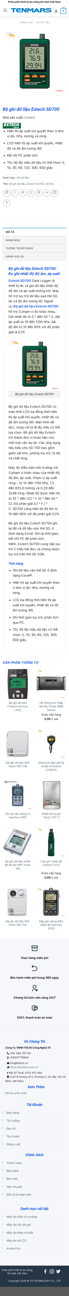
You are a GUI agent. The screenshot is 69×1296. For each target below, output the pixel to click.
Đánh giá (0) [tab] (15, 256)
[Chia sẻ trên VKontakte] (46, 193)
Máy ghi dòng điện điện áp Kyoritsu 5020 (51, 925)
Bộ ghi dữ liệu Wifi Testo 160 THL (17, 923)
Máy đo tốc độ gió (18, 1224)
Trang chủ (26, 22)
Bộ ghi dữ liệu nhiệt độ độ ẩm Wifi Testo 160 (18, 865)
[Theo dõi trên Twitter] (58, 1271)
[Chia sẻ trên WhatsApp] (6, 193)
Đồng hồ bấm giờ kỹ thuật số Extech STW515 (51, 766)
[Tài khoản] (56, 11)
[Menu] (5, 10)
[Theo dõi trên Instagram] (52, 1271)
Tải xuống (13, 1120)
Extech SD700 (35, 183)
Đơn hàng (12, 1113)
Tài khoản (13, 1136)
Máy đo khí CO (16, 1240)
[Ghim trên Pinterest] (39, 193)
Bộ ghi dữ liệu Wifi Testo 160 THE (17, 764)
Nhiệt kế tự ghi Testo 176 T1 (51, 815)
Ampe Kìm (13, 1248)
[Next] (18, 97)
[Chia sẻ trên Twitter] (22, 193)
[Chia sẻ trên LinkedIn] (55, 193)
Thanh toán (14, 1163)
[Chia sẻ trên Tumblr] (6, 203)
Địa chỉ (11, 1128)
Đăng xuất (13, 1144)
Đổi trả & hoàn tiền (18, 1194)
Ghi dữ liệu (42, 22)
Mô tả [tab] (10, 231)
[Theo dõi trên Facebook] (45, 1271)
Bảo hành (12, 1171)
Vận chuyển (14, 1187)
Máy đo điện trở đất (19, 1232)
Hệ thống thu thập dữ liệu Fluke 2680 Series (51, 706)
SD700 (49, 183)
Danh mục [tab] (13, 240)
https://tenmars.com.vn (24, 1067)
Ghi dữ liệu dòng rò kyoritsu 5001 (17, 815)
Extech (29, 117)
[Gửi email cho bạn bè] (30, 193)
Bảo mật (12, 1178)
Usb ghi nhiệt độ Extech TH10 (51, 863)
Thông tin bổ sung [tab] (19, 248)
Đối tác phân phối (15, 1093)
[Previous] (7, 97)
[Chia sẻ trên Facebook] (14, 193)
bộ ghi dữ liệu (17, 183)
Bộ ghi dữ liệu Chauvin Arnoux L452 (17, 706)
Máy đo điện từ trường (21, 1217)
